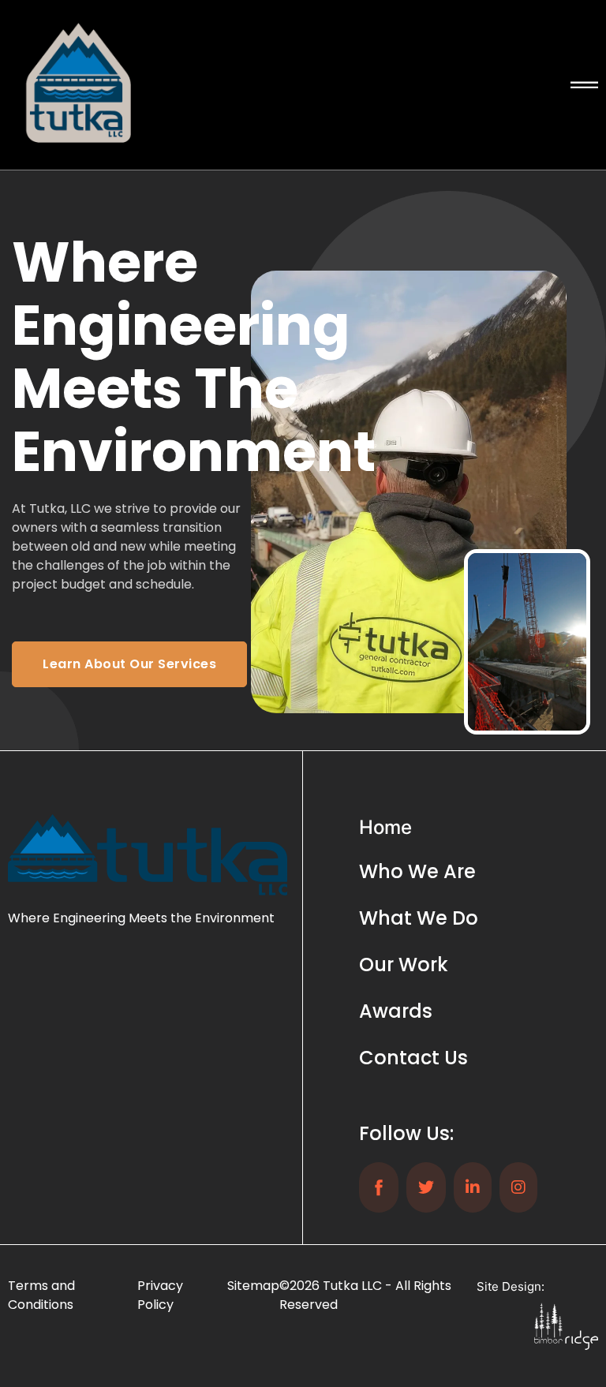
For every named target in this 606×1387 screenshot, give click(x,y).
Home (385, 827)
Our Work (403, 964)
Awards (395, 1011)
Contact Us (413, 1058)
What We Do (418, 918)
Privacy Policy (160, 1295)
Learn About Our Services (129, 664)
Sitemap (253, 1286)
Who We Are (417, 871)
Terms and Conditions (41, 1295)
